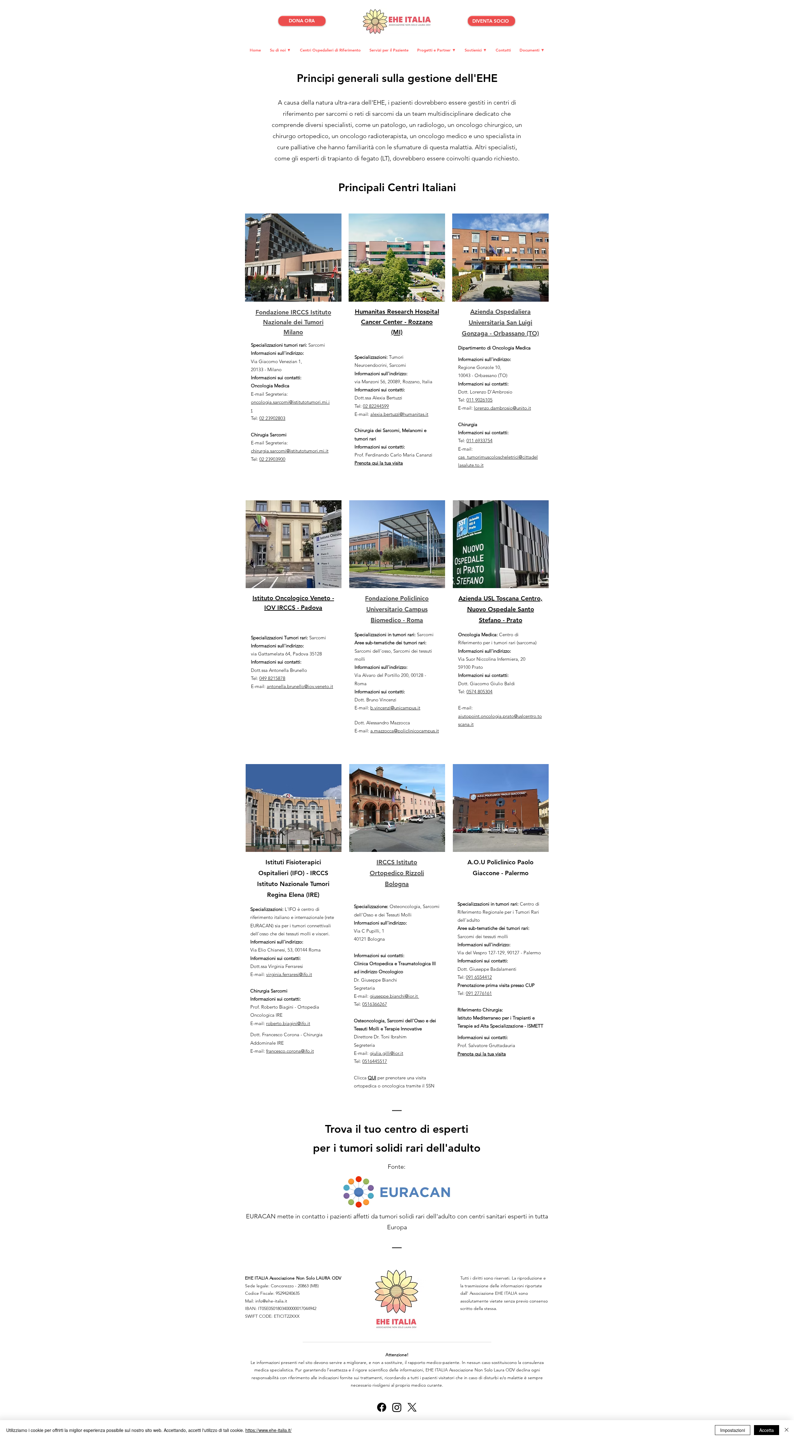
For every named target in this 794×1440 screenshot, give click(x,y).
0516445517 (374, 1061)
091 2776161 (479, 993)
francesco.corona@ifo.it (290, 1051)
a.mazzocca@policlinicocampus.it (404, 731)
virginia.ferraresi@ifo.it (289, 974)
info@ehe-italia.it (271, 1301)
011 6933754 (479, 440)
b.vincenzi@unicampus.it (395, 708)
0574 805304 (479, 692)
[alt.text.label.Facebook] (382, 1407)
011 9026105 (479, 400)
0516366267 (374, 1004)
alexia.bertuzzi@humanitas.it (399, 414)
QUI (372, 1078)
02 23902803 (272, 418)
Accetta (766, 1430)
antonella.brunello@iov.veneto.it (300, 686)
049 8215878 (272, 678)
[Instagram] (397, 1407)
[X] (412, 1407)
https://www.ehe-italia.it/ (268, 1430)
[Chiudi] (786, 1430)
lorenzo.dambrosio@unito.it (502, 408)
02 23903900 (272, 459)
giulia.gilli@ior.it (386, 1053)
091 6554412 (479, 977)
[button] (436, 50)
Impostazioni (732, 1430)
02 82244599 (376, 406)
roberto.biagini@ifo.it (288, 1023)
